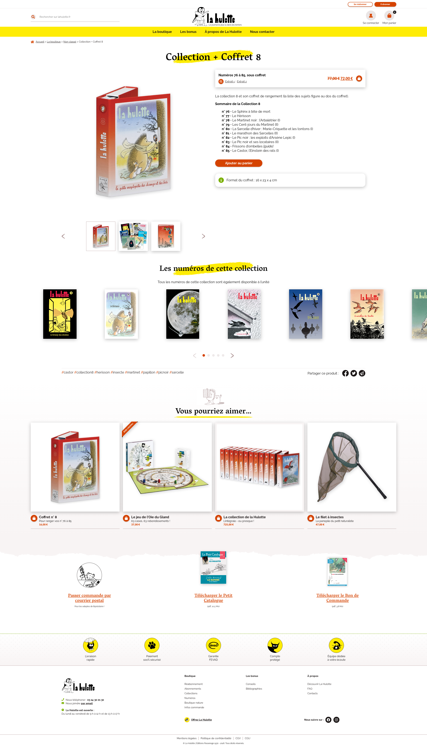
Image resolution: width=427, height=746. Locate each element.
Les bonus (188, 32)
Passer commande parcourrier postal (89, 598)
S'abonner (385, 4)
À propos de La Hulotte (223, 32)
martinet (132, 372)
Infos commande (194, 707)
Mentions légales (186, 738)
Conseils (251, 684)
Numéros (189, 698)
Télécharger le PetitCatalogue (213, 598)
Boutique (189, 676)
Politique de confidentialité (216, 738)
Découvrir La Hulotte (319, 684)
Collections (190, 693)
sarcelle (176, 372)
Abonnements (192, 688)
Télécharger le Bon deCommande (337, 598)
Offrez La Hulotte (201, 719)
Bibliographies (254, 688)
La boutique (162, 32)
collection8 (84, 372)
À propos (312, 676)
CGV (238, 738)
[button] (63, 236)
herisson (102, 372)
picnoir (162, 372)
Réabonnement (193, 684)
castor (67, 372)
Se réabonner (360, 4)
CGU (247, 738)
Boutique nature (193, 702)
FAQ (309, 688)
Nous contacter (262, 32)
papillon (148, 372)
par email (87, 703)
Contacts (312, 693)
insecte (117, 372)
